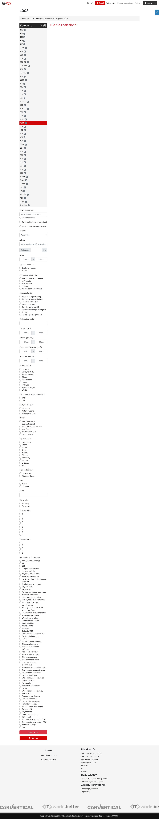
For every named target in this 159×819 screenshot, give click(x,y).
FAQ (82, 768)
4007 (23, 119)
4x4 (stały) (26, 429)
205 (22, 55)
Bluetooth (26, 628)
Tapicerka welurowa (30, 652)
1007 (23, 30)
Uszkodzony (27, 473)
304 (22, 87)
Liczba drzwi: (24, 539)
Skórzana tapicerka (30, 644)
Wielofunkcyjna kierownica (33, 678)
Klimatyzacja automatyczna (33, 600)
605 (22, 162)
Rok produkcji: (25, 328)
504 (22, 148)
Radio (24, 688)
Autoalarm (26, 693)
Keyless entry (27, 587)
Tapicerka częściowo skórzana (30, 648)
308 (22, 105)
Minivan (25, 460)
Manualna (26, 408)
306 (22, 94)
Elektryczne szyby (29, 657)
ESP (23, 566)
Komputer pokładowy (31, 686)
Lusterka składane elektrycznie (29, 663)
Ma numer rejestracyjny (31, 296)
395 (22, 116)
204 (22, 51)
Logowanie (151, 3)
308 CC (24, 108)
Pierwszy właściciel (30, 302)
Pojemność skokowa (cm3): (30, 347)
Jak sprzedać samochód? (91, 753)
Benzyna (25, 369)
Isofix (24, 639)
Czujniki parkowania (30, 568)
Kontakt (84, 771)
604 (22, 159)
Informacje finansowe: (28, 275)
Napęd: (22, 418)
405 (22, 130)
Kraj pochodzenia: (26, 319)
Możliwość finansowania (32, 289)
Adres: (22, 240)
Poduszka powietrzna (31, 696)
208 (22, 76)
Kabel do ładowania (30, 594)
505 (22, 151)
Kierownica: (24, 500)
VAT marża (26, 281)
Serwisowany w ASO (30, 307)
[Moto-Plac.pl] (6, 3)
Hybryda (25, 385)
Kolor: (21, 491)
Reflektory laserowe (30, 704)
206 (22, 58)
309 (22, 112)
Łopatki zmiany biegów (31, 641)
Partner (24, 194)
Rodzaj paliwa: (25, 366)
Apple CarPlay (28, 623)
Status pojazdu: (25, 293)
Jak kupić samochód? (90, 756)
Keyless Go (26, 589)
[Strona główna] (44, 25)
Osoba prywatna (29, 268)
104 (22, 33)
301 (22, 83)
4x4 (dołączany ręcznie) (32, 426)
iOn (22, 191)
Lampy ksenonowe (29, 699)
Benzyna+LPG (28, 374)
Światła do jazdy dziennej (32, 706)
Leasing (25, 286)
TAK (23, 398)
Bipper (23, 176)
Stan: (21, 480)
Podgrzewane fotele (30, 615)
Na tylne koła (27, 434)
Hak (23, 727)
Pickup (25, 455)
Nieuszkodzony (28, 476)
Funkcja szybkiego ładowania (34, 592)
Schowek (139, 3)
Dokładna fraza (28, 218)
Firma (24, 270)
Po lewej (25, 503)
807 (22, 173)
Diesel (24, 377)
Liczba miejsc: (25, 510)
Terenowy (26, 458)
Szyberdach (27, 712)
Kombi (24, 447)
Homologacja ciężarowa (32, 315)
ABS (23, 563)
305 (22, 91)
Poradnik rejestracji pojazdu (92, 782)
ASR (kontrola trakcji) (31, 561)
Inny (22, 187)
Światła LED (27, 709)
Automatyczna (28, 411)
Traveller (24, 205)
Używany (26, 486)
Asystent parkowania (30, 574)
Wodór (24, 390)
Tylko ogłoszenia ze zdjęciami (34, 222)
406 (22, 134)
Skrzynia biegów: (26, 405)
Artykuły (84, 765)
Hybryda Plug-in (28, 387)
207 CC (24, 73)
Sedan (24, 445)
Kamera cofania (28, 571)
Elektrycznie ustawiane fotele (34, 613)
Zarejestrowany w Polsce (32, 299)
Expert (23, 184)
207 (22, 69)
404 (22, 126)
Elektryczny (27, 380)
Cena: (21, 255)
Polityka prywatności (89, 789)
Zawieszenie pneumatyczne (33, 670)
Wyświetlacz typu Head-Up (33, 633)
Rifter (23, 201)
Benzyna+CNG (28, 372)
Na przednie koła (29, 432)
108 (22, 44)
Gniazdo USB (27, 631)
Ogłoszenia (110, 3)
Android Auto (27, 626)
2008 (23, 48)
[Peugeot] (41, 25)
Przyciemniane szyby (30, 654)
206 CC (24, 62)
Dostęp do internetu (30, 636)
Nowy (24, 484)
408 (22, 141)
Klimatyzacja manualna (31, 597)
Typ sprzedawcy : (26, 264)
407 (22, 137)
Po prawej (26, 506)
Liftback (25, 463)
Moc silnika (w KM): (27, 356)
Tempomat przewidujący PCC (34, 722)
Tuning (24, 312)
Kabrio (24, 452)
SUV (24, 465)
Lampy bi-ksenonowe (31, 701)
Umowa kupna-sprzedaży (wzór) (94, 778)
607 (22, 166)
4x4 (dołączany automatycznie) (28, 422)
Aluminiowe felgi (29, 725)
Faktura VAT (27, 283)
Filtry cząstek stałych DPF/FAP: (32, 394)
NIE (23, 400)
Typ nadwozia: (25, 439)
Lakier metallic (28, 680)
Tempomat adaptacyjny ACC (34, 719)
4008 (23, 123)
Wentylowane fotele (30, 618)
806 (22, 169)
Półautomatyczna (29, 413)
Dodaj (101, 3)
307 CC (24, 101)
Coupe (24, 450)
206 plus (24, 66)
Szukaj (34, 738)
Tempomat (26, 717)
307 (22, 98)
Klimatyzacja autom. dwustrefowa (30, 603)
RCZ (22, 198)
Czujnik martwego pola (31, 584)
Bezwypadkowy (28, 304)
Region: (22, 231)
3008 (23, 80)
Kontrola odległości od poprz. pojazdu (34, 580)
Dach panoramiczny (30, 714)
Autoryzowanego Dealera (32, 278)
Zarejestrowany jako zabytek (34, 309)
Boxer (23, 180)
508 (22, 155)
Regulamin (85, 792)
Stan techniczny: (26, 470)
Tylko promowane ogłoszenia (34, 226)
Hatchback (26, 442)
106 (22, 37)
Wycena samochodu (125, 3)
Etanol (24, 382)
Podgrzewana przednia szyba (34, 667)
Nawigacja (26, 683)
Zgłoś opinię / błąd (88, 762)
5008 (23, 144)
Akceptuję (114, 816)
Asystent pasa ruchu (30, 576)
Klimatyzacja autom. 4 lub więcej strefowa (32, 608)
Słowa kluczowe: (26, 210)
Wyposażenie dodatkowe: (30, 557)
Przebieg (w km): (26, 338)
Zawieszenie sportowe (31, 673)
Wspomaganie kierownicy (32, 691)
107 (22, 40)
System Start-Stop (29, 675)
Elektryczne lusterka (30, 660)
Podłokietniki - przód (30, 620)
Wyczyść (34, 732)
